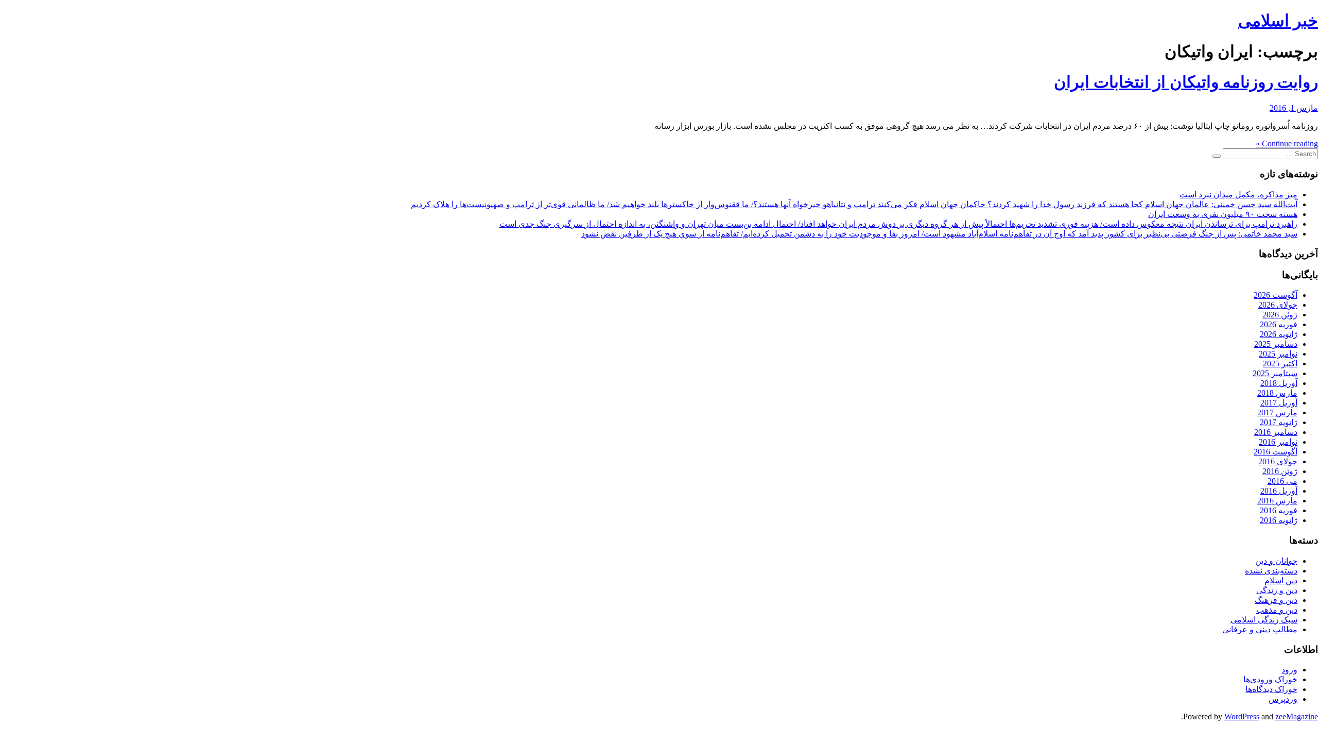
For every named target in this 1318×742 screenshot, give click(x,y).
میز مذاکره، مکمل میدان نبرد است (1238, 194)
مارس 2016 (1277, 500)
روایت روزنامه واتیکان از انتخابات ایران (1186, 82)
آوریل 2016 (1278, 490)
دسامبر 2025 (1275, 344)
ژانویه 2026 (1278, 334)
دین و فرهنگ (1276, 600)
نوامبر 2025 (1278, 353)
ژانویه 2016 (1278, 520)
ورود (1289, 669)
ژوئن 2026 (1279, 314)
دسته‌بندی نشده (1271, 570)
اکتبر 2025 (1280, 363)
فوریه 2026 (1278, 324)
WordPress (1241, 716)
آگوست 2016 (1275, 451)
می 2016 (1282, 481)
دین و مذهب (1276, 609)
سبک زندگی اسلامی (1263, 619)
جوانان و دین (1276, 560)
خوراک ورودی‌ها (1270, 679)
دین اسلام (1280, 580)
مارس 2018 (1277, 393)
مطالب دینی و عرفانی (1259, 629)
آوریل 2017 (1278, 402)
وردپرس (1283, 699)
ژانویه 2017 (1278, 422)
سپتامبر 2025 (1275, 373)
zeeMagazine (1296, 716)
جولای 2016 (1277, 461)
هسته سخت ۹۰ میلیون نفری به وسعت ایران (1222, 214)
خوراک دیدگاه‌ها (1271, 689)
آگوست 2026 (1275, 295)
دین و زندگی (1276, 590)
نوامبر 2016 (1278, 441)
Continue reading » (1287, 143)
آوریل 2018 (1278, 383)
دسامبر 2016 (1275, 432)
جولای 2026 (1277, 304)
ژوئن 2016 (1279, 471)
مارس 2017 (1277, 412)
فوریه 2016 (1278, 510)
